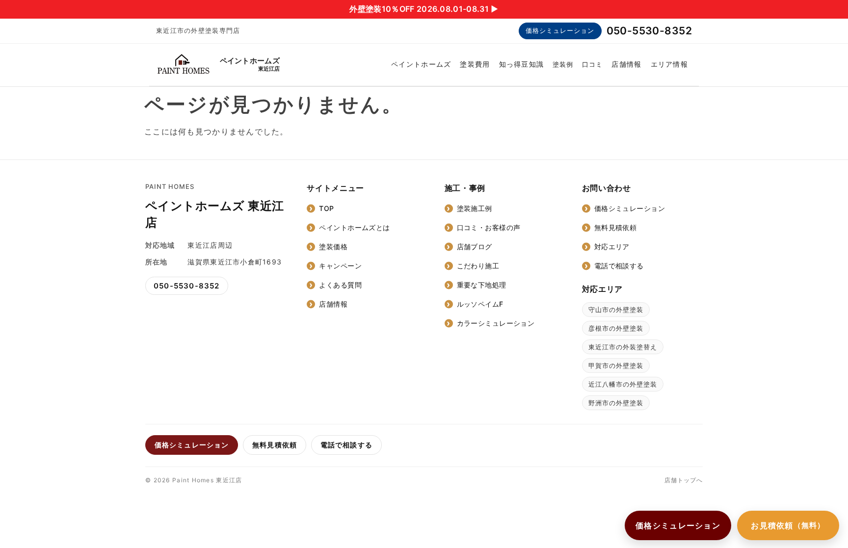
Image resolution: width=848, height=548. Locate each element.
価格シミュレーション (560, 30)
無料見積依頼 (615, 227)
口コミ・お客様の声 (489, 227)
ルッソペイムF (480, 304)
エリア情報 (669, 64)
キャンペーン (340, 265)
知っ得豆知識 (521, 64)
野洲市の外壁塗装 (615, 403)
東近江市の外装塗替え (622, 347)
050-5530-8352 (649, 31)
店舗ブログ (474, 246)
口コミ (592, 64)
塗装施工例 (474, 208)
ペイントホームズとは (354, 227)
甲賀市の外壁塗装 (615, 365)
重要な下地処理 (481, 285)
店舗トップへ (683, 480)
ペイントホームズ (421, 64)
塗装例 (563, 64)
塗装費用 (475, 64)
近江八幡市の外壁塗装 (622, 384)
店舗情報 (626, 64)
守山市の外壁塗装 (615, 309)
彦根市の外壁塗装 (615, 328)
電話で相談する (619, 265)
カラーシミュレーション (496, 323)
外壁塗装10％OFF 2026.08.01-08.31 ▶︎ (423, 9)
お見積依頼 (788, 525)
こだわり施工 (478, 265)
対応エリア (612, 246)
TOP (326, 208)
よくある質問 (340, 285)
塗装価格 (333, 246)
